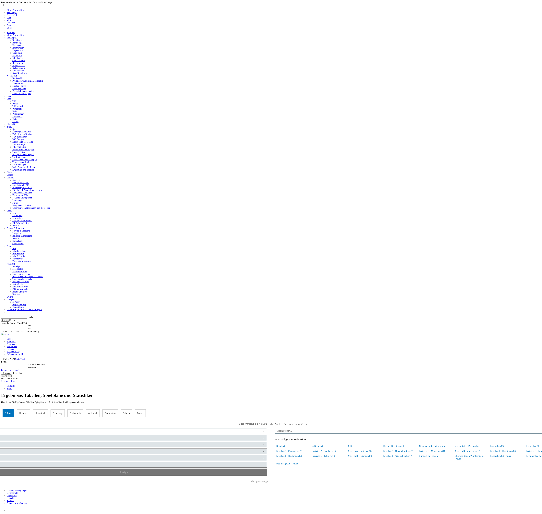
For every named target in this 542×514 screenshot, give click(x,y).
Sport (9, 25)
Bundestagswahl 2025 (22, 187)
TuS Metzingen (19, 144)
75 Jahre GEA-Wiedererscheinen (27, 190)
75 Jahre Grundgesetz (22, 198)
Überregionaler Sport (21, 131)
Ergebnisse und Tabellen (23, 170)
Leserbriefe (17, 215)
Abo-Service (18, 253)
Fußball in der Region (22, 134)
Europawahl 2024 (20, 195)
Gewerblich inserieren (22, 274)
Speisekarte (17, 241)
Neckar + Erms (19, 86)
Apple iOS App (19, 304)
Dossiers (10, 177)
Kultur (15, 111)
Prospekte (16, 233)
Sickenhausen (18, 68)
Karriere (16, 294)
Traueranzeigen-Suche (22, 279)
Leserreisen (17, 218)
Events (10, 297)
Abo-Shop (11, 341)
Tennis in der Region (21, 162)
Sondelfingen (18, 70)
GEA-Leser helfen (20, 223)
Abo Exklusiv (18, 256)
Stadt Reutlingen (19, 73)
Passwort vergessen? (10, 370)
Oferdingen (17, 58)
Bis (29, 328)
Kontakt (10, 498)
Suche (30, 317)
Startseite (11, 32)
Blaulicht (11, 22)
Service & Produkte (15, 228)
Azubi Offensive (19, 292)
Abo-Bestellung (19, 251)
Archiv (15, 225)
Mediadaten (17, 269)
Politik (15, 103)
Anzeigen (11, 264)
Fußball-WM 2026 (20, 182)
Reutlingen (12, 12)
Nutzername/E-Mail (36, 364)
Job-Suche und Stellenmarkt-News (27, 276)
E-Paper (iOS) (13, 351)
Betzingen (16, 45)
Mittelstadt (17, 55)
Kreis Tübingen (19, 88)
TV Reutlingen (19, 164)
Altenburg (16, 43)
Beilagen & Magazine (22, 236)
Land (9, 17)
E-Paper (10, 299)
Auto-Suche (17, 284)
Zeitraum (23, 323)
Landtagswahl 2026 (21, 185)
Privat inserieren (19, 271)
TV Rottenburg (19, 157)
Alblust (15, 238)
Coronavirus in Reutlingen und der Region (31, 208)
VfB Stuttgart (18, 139)
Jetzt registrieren (8, 381)
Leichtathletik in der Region (24, 159)
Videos (10, 175)
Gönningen (17, 53)
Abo (9, 246)
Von (29, 325)
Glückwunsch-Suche (21, 289)
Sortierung (34, 331)
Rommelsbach (18, 65)
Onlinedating (18, 243)
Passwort (32, 367)
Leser (9, 210)
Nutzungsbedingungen (17, 490)
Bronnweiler (18, 48)
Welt (9, 20)
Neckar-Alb (12, 15)
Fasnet (15, 203)
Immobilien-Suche (20, 281)
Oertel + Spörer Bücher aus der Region (24, 309)
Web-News (17, 116)
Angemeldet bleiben (13, 373)
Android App (18, 307)
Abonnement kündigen (17, 503)
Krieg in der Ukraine (21, 205)
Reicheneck (17, 63)
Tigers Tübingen (19, 152)
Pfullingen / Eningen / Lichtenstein (27, 81)
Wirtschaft (16, 109)
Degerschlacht (18, 50)
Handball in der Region (22, 142)
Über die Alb (18, 83)
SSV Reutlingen (19, 137)
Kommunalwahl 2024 (22, 192)
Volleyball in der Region (23, 154)
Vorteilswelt (17, 258)
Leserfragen (17, 200)
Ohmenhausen (18, 60)
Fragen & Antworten (21, 261)
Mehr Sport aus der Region (24, 167)
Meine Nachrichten (15, 10)
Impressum (12, 495)
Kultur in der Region (21, 93)
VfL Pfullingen (19, 147)
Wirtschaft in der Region (23, 91)
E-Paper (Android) (15, 354)
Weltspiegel (17, 106)
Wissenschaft (18, 114)
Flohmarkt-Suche (20, 286)
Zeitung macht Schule (22, 220)
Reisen (15, 121)
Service (10, 339)
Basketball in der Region (23, 149)
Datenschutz (12, 493)
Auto (14, 119)
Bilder (9, 28)
